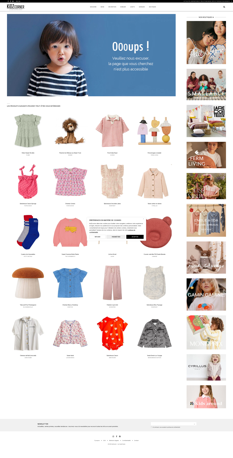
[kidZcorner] (15, 6)
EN (19, 1)
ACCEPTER (135, 237)
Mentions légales (114, 440)
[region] (116, 229)
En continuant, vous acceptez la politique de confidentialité (166, 427)
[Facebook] (11, 1)
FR (17, 1)
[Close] (144, 219)
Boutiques (152, 7)
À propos (97, 440)
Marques (142, 7)
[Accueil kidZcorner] (91, 55)
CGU (104, 440)
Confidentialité (126, 440)
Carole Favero (122, 444)
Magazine (93, 7)
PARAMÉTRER (116, 237)
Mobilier (123, 7)
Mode (102, 7)
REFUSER (97, 237)
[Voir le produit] (28, 135)
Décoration (112, 7)
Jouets (132, 7)
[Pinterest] (13, 1)
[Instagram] (8, 1)
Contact (136, 440)
